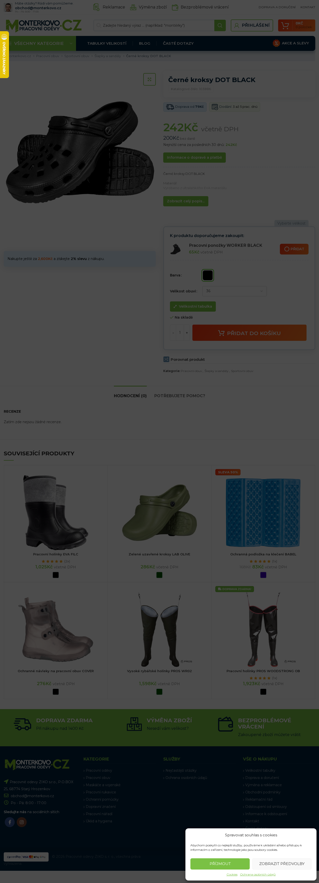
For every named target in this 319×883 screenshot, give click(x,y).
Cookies (232, 874)
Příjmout (220, 863)
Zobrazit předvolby (282, 863)
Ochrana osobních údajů (258, 874)
